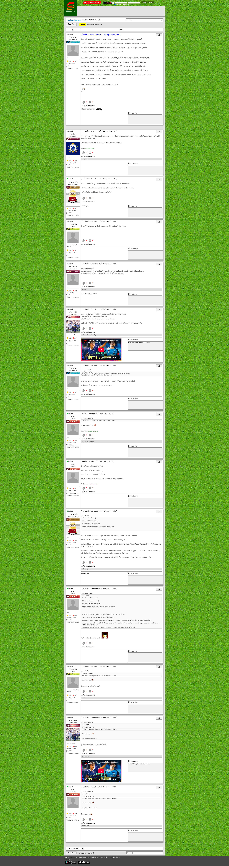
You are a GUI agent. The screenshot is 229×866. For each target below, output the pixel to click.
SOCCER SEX (73, 224)
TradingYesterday (91, 335)
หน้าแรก (66, 857)
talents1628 (73, 312)
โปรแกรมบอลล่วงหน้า (91, 857)
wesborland (73, 266)
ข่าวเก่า (71, 857)
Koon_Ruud (85, 159)
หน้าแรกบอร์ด (90, 24)
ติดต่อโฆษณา (116, 857)
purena (73, 416)
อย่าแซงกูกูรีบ (73, 182)
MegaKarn (73, 134)
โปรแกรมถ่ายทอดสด (79, 857)
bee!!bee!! (73, 37)
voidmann (91, 441)
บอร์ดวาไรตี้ (99, 24)
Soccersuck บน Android (92, 431)
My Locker (134, 113)
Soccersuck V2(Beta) (89, 148)
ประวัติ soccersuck (107, 857)
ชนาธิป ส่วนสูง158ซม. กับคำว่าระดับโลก (140, 342)
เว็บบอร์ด (100, 857)
